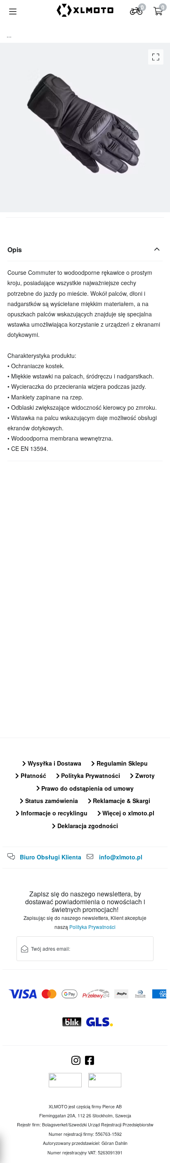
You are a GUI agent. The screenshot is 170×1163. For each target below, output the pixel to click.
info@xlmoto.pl (120, 857)
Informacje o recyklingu (53, 813)
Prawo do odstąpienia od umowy (87, 788)
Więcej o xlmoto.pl (127, 813)
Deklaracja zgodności (87, 826)
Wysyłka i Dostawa (53, 763)
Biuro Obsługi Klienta (50, 857)
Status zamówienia (51, 800)
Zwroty (144, 775)
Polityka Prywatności (89, 775)
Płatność (32, 775)
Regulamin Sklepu (121, 763)
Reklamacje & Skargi (120, 800)
